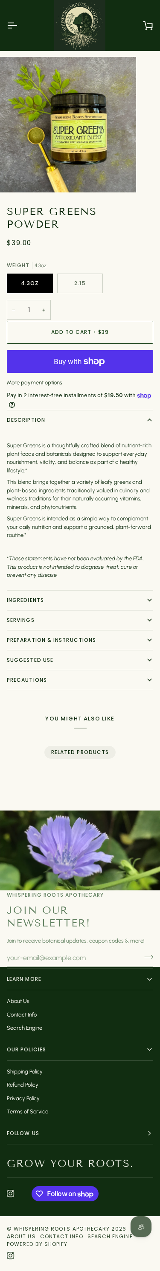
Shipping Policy (25, 1071)
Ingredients (25, 600)
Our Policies (26, 1049)
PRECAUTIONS (27, 680)
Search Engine (24, 1028)
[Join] (146, 956)
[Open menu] (19, 25)
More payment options (34, 382)
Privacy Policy (23, 1098)
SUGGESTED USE (30, 660)
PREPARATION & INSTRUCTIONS (51, 640)
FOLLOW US (23, 1133)
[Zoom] (16, 176)
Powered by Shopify (37, 1244)
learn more (24, 979)
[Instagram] (11, 1194)
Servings (21, 620)
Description (26, 420)
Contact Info (22, 1014)
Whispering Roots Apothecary (62, 1228)
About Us (18, 1001)
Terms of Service (27, 1111)
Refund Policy (22, 1085)
